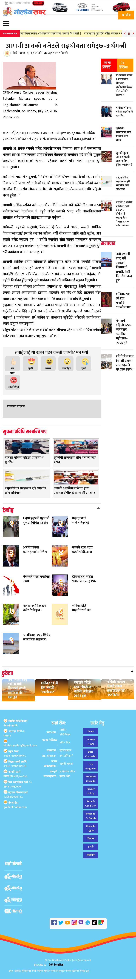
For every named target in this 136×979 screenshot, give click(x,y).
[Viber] (81, 922)
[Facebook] (54, 922)
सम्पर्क (91, 847)
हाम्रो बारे (91, 855)
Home (90, 731)
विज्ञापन (90, 838)
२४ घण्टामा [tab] (123, 65)
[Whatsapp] (87, 922)
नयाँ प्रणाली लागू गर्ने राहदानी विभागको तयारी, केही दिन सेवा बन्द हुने (17, 688)
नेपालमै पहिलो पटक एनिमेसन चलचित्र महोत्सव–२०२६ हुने (84, 689)
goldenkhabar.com (15, 807)
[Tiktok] (94, 922)
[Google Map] (101, 922)
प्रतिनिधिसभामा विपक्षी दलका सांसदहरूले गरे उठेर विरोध (116, 688)
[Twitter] (60, 922)
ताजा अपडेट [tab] (106, 65)
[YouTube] (67, 922)
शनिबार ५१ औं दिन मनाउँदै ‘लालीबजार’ (49, 688)
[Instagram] (74, 922)
